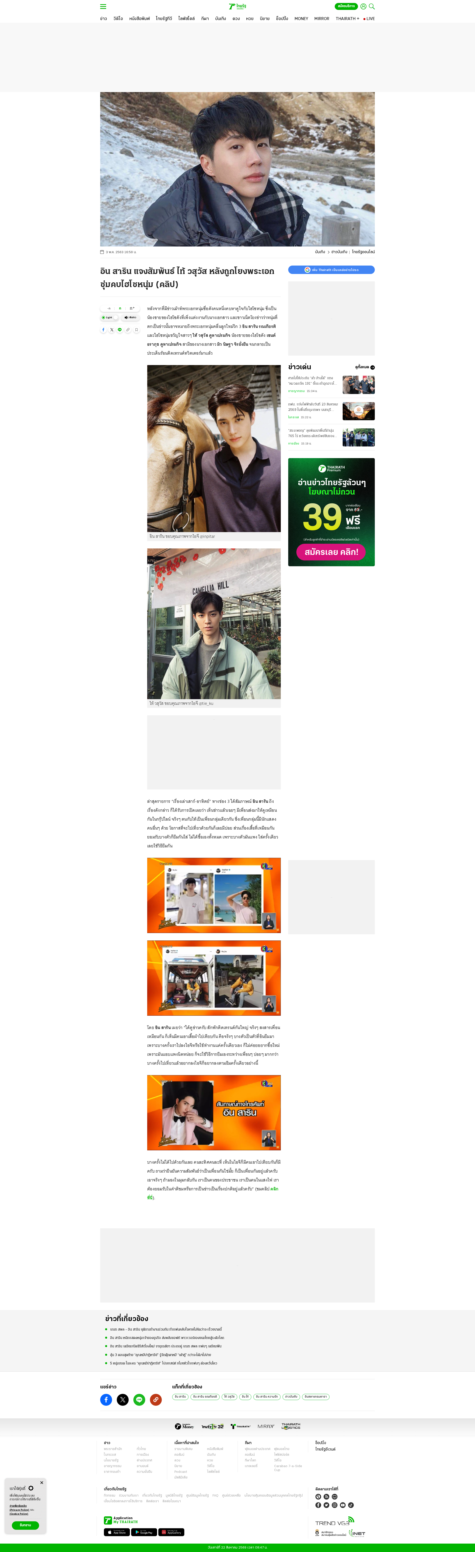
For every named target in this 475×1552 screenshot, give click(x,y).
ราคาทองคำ (112, 1472)
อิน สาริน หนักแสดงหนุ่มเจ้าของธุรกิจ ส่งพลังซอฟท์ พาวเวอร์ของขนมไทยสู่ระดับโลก (167, 1338)
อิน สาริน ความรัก (267, 1396)
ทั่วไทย (141, 1449)
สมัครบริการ (346, 6)
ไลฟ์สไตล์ (213, 1472)
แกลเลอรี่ (251, 1466)
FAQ (215, 1496)
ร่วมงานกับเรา (129, 1496)
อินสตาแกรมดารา (316, 1396)
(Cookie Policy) (19, 1514)
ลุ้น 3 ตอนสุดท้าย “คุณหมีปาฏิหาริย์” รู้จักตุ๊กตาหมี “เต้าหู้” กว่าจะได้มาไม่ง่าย (160, 1355)
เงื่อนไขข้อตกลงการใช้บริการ (123, 1501)
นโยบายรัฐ (111, 1460)
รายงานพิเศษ (183, 1449)
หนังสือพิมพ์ (215, 1449)
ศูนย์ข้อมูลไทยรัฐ (197, 1496)
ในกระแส (293, 417)
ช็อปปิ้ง (320, 1443)
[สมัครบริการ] (331, 512)
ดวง (177, 1460)
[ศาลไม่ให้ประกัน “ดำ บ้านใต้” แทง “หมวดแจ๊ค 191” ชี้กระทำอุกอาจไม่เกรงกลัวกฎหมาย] (359, 385)
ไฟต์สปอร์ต (281, 1455)
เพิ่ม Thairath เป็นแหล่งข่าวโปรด (335, 269)
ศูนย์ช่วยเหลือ (231, 1496)
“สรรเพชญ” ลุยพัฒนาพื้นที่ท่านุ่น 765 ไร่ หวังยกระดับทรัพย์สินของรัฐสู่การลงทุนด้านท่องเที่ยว (313, 434)
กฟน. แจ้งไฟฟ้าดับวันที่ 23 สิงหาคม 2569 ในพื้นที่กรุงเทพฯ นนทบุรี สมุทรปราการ (313, 408)
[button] (103, 329)
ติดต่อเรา (152, 1501)
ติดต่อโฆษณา (172, 1501)
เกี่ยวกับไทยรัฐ (152, 1496)
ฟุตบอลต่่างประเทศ (257, 1449)
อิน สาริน (180, 1396)
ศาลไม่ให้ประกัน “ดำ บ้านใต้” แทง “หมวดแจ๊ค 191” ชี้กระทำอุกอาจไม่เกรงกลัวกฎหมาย (312, 381)
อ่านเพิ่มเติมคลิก (19, 1508)
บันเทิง (320, 252)
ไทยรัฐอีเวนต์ (325, 1450)
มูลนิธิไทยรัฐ (174, 1496)
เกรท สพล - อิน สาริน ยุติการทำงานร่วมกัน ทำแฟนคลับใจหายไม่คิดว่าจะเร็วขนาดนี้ (166, 1329)
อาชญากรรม (296, 391)
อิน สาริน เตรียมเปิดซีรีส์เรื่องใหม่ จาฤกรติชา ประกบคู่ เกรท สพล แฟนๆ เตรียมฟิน (165, 1346)
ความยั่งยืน (144, 1472)
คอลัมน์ (179, 1455)
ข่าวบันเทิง (339, 252)
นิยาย (178, 1466)
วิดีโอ (210, 1466)
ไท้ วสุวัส (229, 1396)
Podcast (180, 1472)
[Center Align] (41, 1483)
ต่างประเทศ (144, 1460)
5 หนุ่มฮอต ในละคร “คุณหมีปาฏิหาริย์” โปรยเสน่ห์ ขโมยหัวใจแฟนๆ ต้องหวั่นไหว (163, 1363)
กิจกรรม (109, 1496)
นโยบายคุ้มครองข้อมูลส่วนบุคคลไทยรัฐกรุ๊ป (273, 1496)
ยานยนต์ (142, 1466)
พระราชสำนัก (113, 1449)
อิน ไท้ (245, 1396)
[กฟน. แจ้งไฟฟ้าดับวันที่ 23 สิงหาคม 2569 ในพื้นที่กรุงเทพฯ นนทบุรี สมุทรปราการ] (359, 411)
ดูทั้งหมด (362, 368)
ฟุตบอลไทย (281, 1449)
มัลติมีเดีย (181, 1477)
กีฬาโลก (250, 1460)
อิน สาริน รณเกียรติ (205, 1396)
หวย (210, 1460)
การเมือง (293, 444)
